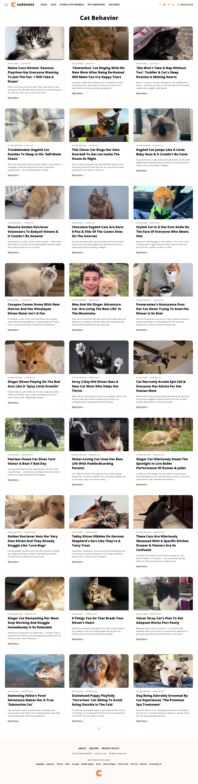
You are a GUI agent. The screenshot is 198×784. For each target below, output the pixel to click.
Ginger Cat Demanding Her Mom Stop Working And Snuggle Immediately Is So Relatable (33, 622)
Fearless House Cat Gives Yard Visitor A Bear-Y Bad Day (31, 461)
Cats (53, 4)
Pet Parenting (96, 4)
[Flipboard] (168, 4)
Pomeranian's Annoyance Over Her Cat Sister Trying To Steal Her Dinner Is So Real (162, 309)
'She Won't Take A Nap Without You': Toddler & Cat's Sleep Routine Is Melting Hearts (161, 72)
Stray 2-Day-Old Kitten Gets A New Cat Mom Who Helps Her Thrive (95, 386)
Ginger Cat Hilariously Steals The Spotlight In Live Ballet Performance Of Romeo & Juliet (162, 463)
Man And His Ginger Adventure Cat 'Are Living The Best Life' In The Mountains (96, 309)
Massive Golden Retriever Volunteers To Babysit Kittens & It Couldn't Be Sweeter (33, 231)
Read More (13, 97)
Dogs (44, 4)
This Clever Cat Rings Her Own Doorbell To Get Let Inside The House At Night (96, 154)
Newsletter (186, 4)
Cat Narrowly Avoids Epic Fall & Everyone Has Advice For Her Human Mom (161, 386)
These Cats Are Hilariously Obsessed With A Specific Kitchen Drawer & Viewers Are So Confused (162, 543)
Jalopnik (50, 764)
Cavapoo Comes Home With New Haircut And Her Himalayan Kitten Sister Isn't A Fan (34, 309)
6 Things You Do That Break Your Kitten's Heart (98, 620)
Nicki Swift (123, 764)
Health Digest (87, 764)
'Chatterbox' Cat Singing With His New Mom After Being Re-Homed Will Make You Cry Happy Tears (98, 72)
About (82, 748)
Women (143, 764)
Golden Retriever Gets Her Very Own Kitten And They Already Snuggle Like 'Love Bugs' (33, 540)
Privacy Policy (110, 748)
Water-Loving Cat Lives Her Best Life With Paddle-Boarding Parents (97, 463)
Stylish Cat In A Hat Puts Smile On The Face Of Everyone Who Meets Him (162, 231)
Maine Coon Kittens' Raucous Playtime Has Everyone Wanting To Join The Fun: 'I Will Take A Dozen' (33, 74)
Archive (94, 748)
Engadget (40, 764)
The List (134, 764)
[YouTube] (164, 4)
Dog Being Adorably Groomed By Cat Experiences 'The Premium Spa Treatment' (162, 700)
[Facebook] (160, 4)
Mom (98, 764)
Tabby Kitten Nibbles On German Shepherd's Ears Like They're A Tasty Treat (98, 540)
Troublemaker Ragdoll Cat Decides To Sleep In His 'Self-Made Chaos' (34, 154)
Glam (67, 764)
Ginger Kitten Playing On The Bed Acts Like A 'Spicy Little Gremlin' (34, 383)
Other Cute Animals (72, 4)
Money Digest (109, 764)
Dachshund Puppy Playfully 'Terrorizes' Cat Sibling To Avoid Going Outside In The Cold (97, 700)
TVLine (60, 764)
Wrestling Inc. (156, 764)
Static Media (84, 753)
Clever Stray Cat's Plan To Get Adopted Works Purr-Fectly (159, 620)
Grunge (75, 764)
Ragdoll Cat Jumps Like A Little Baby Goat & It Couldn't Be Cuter (162, 152)
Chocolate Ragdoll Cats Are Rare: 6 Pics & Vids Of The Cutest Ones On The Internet (98, 231)
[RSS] (173, 4)
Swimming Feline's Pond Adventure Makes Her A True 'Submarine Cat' (31, 700)
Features (114, 4)
